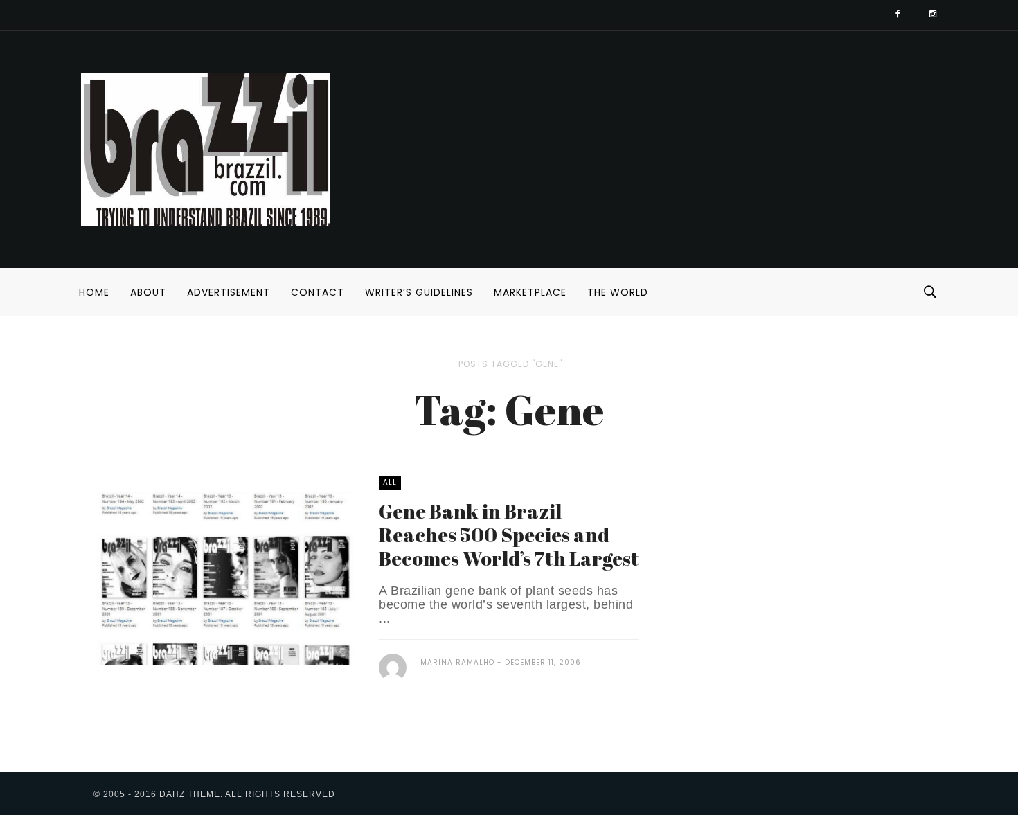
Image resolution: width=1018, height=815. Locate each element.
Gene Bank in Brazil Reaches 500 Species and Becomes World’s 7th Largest (509, 534)
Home (94, 292)
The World (617, 292)
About (148, 292)
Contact (317, 292)
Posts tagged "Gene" (510, 364)
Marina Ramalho (457, 662)
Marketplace (530, 292)
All (390, 482)
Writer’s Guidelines (419, 292)
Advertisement (228, 292)
